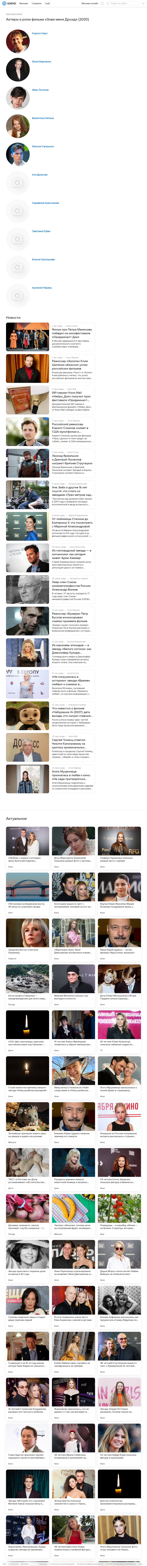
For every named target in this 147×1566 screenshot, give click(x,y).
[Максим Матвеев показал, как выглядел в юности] (73, 986)
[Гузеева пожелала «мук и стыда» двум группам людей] (27, 1307)
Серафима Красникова (45, 203)
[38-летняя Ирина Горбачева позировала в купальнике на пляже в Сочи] (73, 1445)
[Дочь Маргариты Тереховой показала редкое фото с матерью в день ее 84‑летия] (73, 848)
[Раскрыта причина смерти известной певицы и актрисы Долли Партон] (73, 1169)
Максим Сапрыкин (43, 146)
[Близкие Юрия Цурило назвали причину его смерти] (73, 1123)
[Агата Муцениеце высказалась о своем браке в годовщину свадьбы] (119, 1077)
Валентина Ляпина (43, 118)
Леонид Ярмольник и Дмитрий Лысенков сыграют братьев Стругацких (72, 459)
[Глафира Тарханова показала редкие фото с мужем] (119, 848)
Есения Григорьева (43, 259)
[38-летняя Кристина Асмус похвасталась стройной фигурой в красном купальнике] (73, 1537)
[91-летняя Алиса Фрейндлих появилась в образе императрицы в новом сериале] (73, 1031)
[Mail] (4, 3)
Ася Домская (39, 174)
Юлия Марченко (41, 61)
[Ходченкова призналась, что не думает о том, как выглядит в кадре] (73, 1399)
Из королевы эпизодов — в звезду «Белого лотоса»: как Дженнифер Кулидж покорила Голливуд (71, 649)
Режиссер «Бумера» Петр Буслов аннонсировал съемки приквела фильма (70, 617)
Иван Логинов (40, 90)
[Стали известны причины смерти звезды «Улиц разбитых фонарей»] (27, 1077)
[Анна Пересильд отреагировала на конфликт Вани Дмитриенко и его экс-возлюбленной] (73, 1261)
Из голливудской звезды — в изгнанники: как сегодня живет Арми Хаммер (71, 554)
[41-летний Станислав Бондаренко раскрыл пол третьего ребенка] (27, 1399)
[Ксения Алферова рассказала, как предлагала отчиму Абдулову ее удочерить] (119, 1307)
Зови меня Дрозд (14, 14)
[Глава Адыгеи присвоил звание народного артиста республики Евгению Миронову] (27, 1445)
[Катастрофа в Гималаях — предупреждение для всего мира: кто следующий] (27, 986)
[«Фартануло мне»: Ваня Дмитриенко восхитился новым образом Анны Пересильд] (73, 940)
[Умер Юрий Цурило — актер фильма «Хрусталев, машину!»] (119, 940)
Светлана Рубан (41, 231)
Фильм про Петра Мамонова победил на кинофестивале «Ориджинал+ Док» (72, 333)
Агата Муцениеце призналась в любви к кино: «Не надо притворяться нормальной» (71, 775)
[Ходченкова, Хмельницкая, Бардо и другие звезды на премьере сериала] (27, 1537)
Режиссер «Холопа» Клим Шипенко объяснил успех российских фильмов (70, 365)
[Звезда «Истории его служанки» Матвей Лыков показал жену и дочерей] (27, 1491)
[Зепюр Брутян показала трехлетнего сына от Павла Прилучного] (73, 1491)
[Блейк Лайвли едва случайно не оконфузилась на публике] (73, 1353)
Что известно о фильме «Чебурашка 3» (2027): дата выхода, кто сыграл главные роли (71, 712)
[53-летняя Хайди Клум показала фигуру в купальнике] (119, 1445)
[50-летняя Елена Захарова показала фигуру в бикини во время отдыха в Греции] (119, 1169)
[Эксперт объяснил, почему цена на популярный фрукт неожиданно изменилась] (73, 1215)
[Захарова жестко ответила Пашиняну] (27, 940)
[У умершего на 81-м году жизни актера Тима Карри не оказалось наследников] (27, 1353)
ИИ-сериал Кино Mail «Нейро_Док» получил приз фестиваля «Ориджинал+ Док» (71, 396)
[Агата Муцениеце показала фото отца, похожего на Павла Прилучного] (119, 1537)
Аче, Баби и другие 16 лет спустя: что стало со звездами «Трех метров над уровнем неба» (71, 491)
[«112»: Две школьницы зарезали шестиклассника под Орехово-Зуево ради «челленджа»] (27, 1031)
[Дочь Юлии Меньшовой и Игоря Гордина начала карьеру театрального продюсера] (119, 986)
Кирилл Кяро (40, 33)
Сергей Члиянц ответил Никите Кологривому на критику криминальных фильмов (68, 743)
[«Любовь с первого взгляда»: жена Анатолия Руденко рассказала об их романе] (27, 848)
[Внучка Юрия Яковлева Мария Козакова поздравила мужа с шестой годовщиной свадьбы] (119, 894)
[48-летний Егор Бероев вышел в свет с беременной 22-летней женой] (119, 1353)
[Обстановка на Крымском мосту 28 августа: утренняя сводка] (27, 894)
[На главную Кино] (11, 3)
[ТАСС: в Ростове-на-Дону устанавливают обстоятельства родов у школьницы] (27, 1169)
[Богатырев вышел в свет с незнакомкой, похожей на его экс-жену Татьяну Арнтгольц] (73, 894)
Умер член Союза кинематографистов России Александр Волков (71, 586)
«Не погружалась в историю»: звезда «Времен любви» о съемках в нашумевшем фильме (71, 680)
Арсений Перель (42, 288)
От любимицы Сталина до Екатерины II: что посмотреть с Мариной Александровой (72, 522)
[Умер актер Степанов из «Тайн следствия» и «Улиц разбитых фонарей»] (73, 1077)
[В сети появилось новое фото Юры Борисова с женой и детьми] (73, 1307)
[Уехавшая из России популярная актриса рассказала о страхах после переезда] (119, 1123)
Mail (4, 1564)
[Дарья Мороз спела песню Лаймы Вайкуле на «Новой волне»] (119, 1261)
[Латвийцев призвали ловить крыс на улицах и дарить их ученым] (27, 1123)
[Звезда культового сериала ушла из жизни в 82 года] (27, 1261)
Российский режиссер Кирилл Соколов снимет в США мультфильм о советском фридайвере (70, 428)
